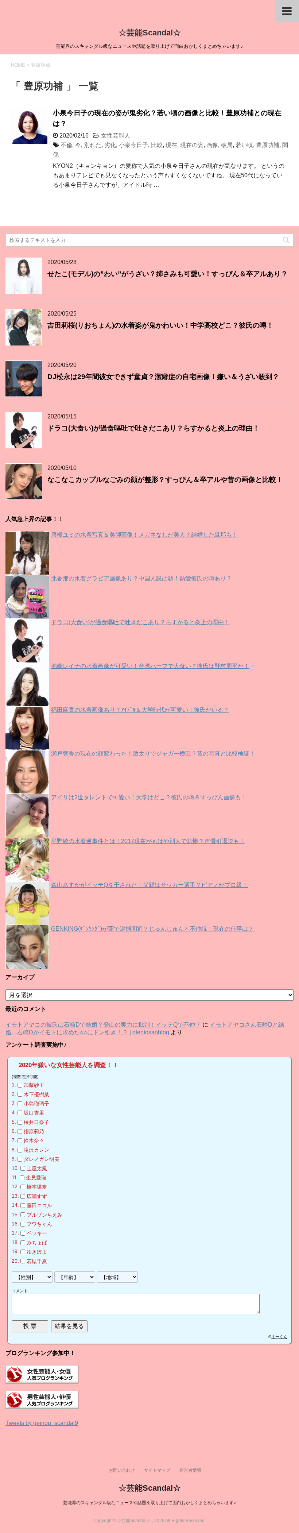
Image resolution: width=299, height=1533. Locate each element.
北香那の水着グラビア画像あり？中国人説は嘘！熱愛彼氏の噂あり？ (141, 578)
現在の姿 (191, 145)
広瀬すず (37, 1196)
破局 (227, 145)
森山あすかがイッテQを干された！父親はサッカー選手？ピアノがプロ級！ (149, 885)
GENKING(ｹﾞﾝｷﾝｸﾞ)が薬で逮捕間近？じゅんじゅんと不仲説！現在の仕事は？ (152, 929)
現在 (171, 145)
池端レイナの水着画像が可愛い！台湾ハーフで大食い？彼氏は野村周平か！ (150, 666)
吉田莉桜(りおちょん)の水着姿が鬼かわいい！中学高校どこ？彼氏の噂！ (160, 325)
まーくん (279, 1337)
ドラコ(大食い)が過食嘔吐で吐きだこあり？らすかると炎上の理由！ (153, 428)
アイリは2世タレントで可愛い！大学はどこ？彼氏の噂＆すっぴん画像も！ (149, 797)
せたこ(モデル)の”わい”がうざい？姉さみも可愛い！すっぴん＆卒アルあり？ (167, 274)
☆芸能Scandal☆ (150, 32)
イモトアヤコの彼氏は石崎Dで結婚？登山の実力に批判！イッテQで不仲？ (103, 1025)
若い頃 (244, 145)
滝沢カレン (36, 1150)
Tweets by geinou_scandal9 (41, 1423)
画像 (212, 145)
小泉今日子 (133, 145)
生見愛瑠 (36, 1178)
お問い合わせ (122, 1470)
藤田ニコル (39, 1205)
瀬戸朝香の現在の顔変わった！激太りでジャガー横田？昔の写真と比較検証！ (153, 753)
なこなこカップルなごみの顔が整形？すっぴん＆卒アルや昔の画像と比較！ (165, 479)
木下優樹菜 (36, 1094)
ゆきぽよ (37, 1252)
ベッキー (37, 1233)
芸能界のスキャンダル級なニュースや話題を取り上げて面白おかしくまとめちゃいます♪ (149, 1502)
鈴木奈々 (34, 1141)
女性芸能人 (115, 135)
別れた (92, 145)
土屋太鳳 (37, 1168)
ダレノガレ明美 (41, 1159)
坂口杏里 (34, 1113)
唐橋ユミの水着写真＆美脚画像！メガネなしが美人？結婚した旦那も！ (144, 535)
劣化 (110, 145)
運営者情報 (190, 1470)
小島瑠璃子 (36, 1104)
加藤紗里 (34, 1085)
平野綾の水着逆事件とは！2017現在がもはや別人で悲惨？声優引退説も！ (148, 841)
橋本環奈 (37, 1187)
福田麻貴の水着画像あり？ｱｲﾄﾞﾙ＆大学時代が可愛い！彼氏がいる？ (140, 710)
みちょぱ (37, 1243)
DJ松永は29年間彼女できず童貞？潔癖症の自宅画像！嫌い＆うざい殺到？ (163, 377)
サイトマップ (157, 1470)
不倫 (66, 145)
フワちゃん (39, 1224)
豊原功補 (267, 145)
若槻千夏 (37, 1261)
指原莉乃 (34, 1131)
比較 (157, 145)
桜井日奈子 (36, 1122)
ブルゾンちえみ (44, 1215)
